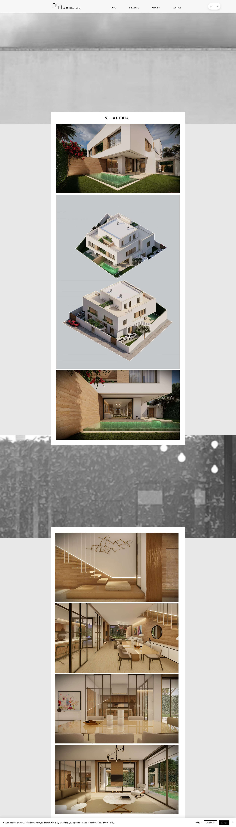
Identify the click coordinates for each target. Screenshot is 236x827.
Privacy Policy (108, 822)
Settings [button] (197, 822)
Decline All (210, 822)
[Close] (232, 822)
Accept (224, 822)
